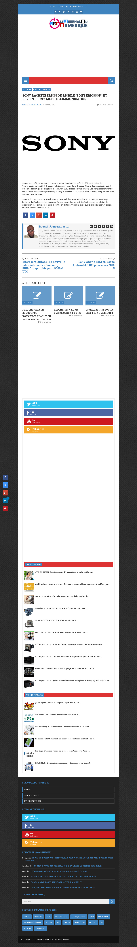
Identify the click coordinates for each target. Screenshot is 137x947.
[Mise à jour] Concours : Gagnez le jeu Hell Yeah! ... (58, 702)
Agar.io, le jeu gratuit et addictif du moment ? (56, 882)
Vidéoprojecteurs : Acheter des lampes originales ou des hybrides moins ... (69, 644)
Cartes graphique (78, 917)
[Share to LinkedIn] (45, 217)
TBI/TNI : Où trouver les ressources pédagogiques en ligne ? (62, 763)
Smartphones (79, 922)
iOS (58, 922)
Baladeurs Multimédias (32, 922)
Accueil (52, 6)
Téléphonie (46, 90)
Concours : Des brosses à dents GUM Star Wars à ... (57, 714)
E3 (102, 922)
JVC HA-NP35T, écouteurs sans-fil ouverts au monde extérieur (64, 572)
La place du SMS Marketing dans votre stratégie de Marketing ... (65, 739)
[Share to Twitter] (32, 217)
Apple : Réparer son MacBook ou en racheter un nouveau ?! (62, 887)
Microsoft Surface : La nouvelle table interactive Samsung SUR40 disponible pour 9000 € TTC (43, 266)
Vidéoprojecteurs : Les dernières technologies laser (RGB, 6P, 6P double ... (68, 656)
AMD (92, 917)
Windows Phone (61, 917)
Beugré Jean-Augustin (31, 105)
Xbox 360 (27, 928)
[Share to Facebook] (25, 217)
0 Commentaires (106, 105)
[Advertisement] (68, 57)
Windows (92, 922)
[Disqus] (68, 360)
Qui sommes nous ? (80, 6)
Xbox (49, 917)
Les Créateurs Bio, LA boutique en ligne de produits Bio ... (61, 632)
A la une (27, 917)
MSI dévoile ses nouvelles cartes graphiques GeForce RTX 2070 (64, 668)
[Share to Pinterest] (52, 217)
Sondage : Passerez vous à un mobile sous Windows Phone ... (62, 751)
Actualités (27, 90)
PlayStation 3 (40, 928)
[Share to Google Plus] (39, 217)
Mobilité (36, 90)
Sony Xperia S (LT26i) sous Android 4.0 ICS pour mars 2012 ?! (93, 265)
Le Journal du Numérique (44, 939)
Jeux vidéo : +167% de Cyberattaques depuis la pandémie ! (62, 596)
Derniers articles (33, 564)
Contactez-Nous (64, 6)
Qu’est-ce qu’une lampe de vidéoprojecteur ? (55, 620)
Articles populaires (34, 695)
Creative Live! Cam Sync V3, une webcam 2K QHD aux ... (61, 608)
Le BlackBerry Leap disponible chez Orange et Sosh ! (59, 871)
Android (49, 922)
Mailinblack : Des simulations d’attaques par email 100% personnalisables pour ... (72, 584)
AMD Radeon (103, 917)
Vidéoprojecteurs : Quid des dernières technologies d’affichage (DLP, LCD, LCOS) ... (72, 680)
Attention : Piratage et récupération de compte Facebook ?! (63, 876)
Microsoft (38, 917)
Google (67, 922)
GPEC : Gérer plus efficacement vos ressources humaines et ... (62, 727)
